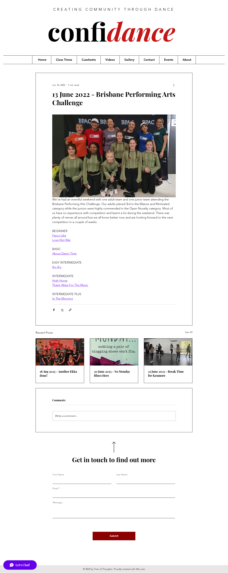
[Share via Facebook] (53, 309)
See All (188, 332)
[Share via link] (70, 309)
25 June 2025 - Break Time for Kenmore (166, 374)
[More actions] (174, 85)
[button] (64, 60)
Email (55, 488)
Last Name (122, 474)
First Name (58, 474)
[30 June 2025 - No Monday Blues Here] (114, 352)
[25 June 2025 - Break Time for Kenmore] (168, 352)
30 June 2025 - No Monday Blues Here (112, 374)
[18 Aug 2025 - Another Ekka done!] (60, 352)
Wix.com (140, 568)
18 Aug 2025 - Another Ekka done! (58, 374)
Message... (58, 502)
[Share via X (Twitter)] (62, 309)
